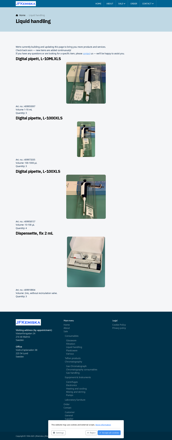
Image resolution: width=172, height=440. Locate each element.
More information (103, 424)
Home (22, 15)
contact (86, 53)
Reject (93, 432)
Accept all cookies (110, 432)
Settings (60, 432)
